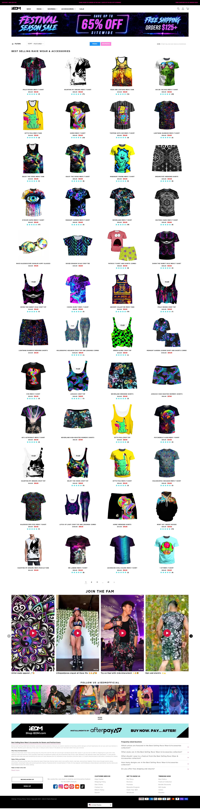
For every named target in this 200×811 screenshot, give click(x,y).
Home (158, 44)
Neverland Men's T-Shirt (122, 220)
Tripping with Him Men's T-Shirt (122, 133)
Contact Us (99, 787)
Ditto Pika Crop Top (122, 437)
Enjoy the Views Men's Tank (33, 176)
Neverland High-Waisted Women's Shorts (77, 437)
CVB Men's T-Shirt (33, 394)
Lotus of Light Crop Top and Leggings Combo (77, 524)
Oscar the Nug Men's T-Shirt (166, 89)
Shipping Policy (100, 781)
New (29, 9)
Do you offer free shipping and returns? (138, 769)
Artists (160, 789)
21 (108, 582)
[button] (178, 8)
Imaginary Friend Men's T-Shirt (122, 176)
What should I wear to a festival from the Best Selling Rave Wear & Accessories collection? (149, 757)
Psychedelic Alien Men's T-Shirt (166, 437)
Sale (82, 9)
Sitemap (13, 799)
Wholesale (130, 792)
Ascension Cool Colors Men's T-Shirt (122, 568)
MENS (94, 44)
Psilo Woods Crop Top (167, 307)
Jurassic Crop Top (77, 394)
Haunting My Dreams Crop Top (33, 481)
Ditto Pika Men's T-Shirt (122, 481)
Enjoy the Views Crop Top (77, 481)
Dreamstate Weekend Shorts (166, 176)
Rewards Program (133, 787)
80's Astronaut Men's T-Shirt (33, 437)
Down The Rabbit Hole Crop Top (33, 307)
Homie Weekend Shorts (122, 524)
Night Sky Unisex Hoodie (167, 524)
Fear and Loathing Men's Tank (122, 89)
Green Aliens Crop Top (122, 350)
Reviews (129, 781)
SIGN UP (27, 786)
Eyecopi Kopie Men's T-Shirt (33, 220)
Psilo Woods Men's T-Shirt (33, 89)
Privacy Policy (21, 799)
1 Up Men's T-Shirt (167, 568)
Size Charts (99, 784)
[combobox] (100, 805)
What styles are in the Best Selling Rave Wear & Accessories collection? (151, 752)
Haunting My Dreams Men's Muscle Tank (33, 568)
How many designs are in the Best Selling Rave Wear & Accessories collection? (149, 763)
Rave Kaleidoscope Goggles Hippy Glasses (33, 263)
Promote (130, 784)
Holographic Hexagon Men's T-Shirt (166, 481)
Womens (52, 9)
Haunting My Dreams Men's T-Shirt (77, 89)
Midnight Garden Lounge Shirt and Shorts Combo (167, 350)
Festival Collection (165, 781)
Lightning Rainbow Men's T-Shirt (167, 133)
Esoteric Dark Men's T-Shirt (167, 220)
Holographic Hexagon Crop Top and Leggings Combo (78, 350)
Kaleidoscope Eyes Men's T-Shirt (33, 524)
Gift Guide (162, 787)
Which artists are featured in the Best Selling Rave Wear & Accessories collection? (151, 747)
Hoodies (161, 792)
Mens (39, 9)
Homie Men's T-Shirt (77, 133)
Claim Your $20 (132, 789)
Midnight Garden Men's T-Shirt (78, 220)
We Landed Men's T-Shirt (78, 568)
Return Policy (99, 789)
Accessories (67, 9)
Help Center (99, 779)
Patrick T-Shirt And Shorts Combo (122, 263)
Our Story (130, 779)
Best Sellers (162, 779)
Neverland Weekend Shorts (122, 394)
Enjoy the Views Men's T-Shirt (78, 176)
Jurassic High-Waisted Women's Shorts (167, 394)
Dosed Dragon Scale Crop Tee (78, 263)
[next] (191, 636)
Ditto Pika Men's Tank (33, 133)
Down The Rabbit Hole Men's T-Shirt (166, 263)
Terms (28, 799)
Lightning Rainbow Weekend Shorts (33, 350)
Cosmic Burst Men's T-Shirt (78, 307)
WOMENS (106, 44)
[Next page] (114, 582)
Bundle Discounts (164, 784)
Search (97, 792)
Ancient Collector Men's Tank (122, 307)
